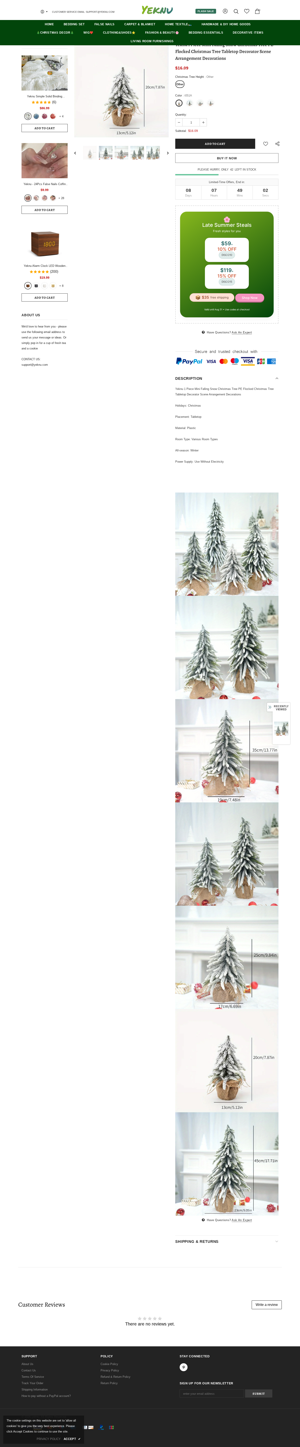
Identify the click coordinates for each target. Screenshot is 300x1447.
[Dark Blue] (36, 116)
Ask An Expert (242, 332)
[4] (53, 198)
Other (180, 84)
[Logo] (157, 10)
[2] (36, 198)
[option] (121, 90)
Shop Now (250, 298)
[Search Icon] (236, 11)
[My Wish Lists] (246, 13)
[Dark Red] (44, 116)
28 (61, 198)
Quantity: (181, 114)
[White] (28, 116)
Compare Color (155, 131)
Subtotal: (181, 131)
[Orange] (53, 116)
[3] (44, 198)
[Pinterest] (184, 1367)
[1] (28, 198)
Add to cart (44, 128)
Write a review (267, 1305)
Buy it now (227, 158)
